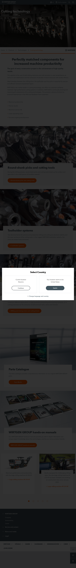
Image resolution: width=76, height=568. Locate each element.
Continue (21, 288)
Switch (55, 288)
